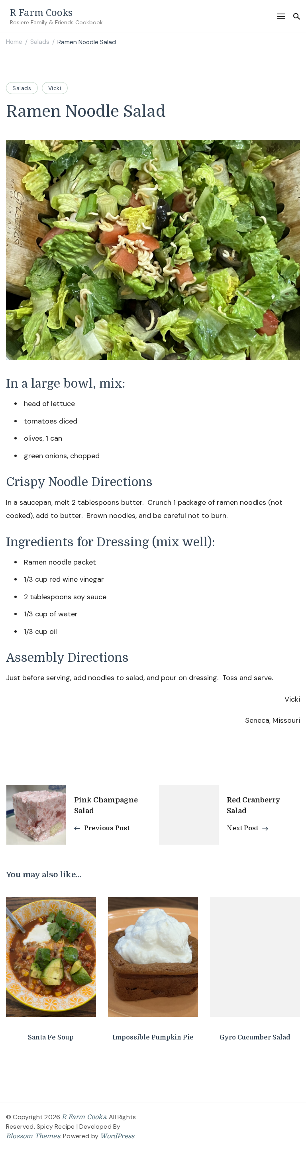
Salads (21, 88)
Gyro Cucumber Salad (255, 1037)
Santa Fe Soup (51, 1037)
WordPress (117, 1136)
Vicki (54, 88)
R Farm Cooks (41, 12)
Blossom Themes (33, 1136)
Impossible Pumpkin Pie (153, 1037)
